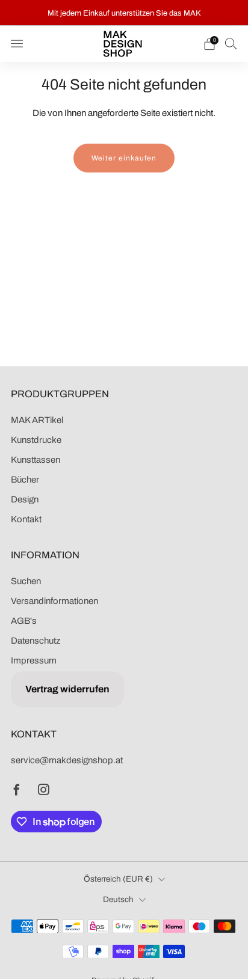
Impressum (34, 660)
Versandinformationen (54, 601)
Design (25, 499)
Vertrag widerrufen (67, 689)
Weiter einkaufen (124, 158)
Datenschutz (35, 640)
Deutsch (118, 899)
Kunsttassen (35, 460)
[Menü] (17, 44)
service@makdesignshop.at (67, 760)
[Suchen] (231, 43)
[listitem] (124, 12)
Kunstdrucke (36, 440)
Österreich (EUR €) (118, 878)
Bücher (25, 479)
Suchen (26, 581)
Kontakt (26, 519)
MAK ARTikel (37, 420)
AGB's (24, 621)
